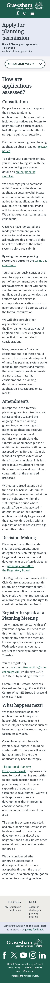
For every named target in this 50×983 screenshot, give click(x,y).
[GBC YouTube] (23, 955)
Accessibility (14, 967)
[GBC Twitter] (14, 955)
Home (5, 44)
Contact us (28, 971)
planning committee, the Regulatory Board (18, 568)
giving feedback (34, 929)
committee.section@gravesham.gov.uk (24, 669)
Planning (8, 48)
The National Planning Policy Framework (16, 769)
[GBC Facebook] (4, 955)
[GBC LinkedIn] (42, 955)
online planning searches (19, 174)
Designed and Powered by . (25, 976)
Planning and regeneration (24, 44)
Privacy (38, 967)
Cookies (28, 967)
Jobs (18, 971)
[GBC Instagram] (33, 955)
